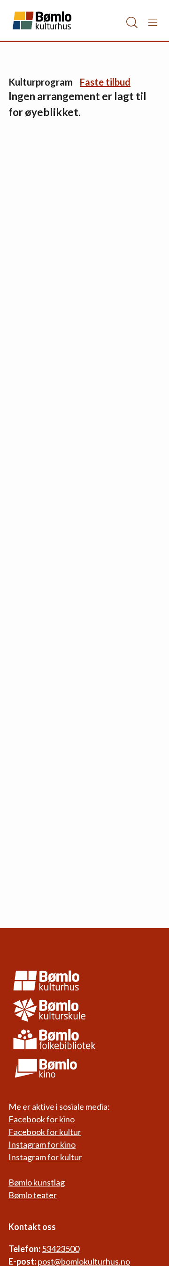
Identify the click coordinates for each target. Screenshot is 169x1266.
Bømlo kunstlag (36, 1182)
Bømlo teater (32, 1195)
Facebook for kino (41, 1119)
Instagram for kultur (45, 1157)
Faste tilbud (105, 81)
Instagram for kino (42, 1144)
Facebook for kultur (44, 1132)
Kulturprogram (40, 81)
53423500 (60, 1249)
